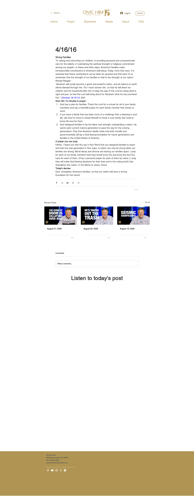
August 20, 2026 (91, 228)
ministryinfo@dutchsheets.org (56, 463)
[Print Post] (78, 183)
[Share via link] (73, 183)
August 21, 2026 (54, 228)
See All (147, 202)
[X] (60, 470)
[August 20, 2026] (97, 215)
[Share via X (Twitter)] (62, 183)
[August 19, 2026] (133, 215)
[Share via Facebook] (56, 183)
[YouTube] (52, 470)
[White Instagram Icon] (56, 470)
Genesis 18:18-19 (70, 97)
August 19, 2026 (127, 228)
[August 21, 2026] (60, 215)
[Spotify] (65, 470)
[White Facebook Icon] (48, 470)
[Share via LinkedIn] (67, 183)
